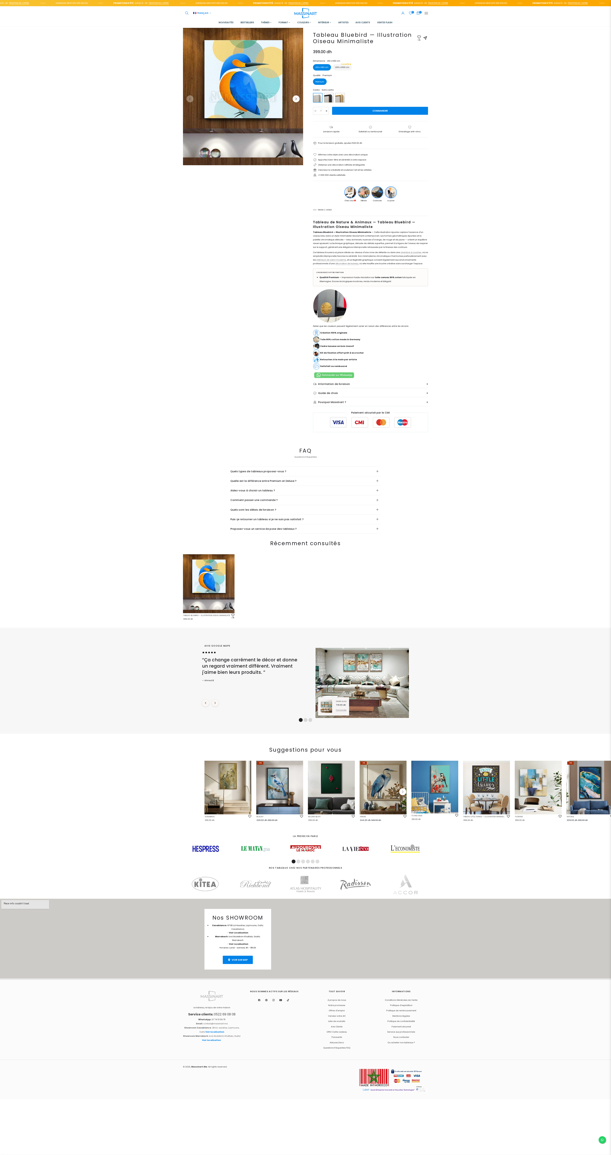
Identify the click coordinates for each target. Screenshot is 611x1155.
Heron (363, 816)
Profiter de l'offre (115, 3)
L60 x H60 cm (322, 67)
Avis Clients (337, 1026)
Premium (320, 81)
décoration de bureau (346, 263)
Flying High (417, 815)
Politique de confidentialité (401, 1021)
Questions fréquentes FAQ (336, 1047)
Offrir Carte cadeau (337, 1031)
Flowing (519, 816)
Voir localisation (214, 1031)
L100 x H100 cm (342, 66)
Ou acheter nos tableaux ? (401, 1042)
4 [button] (308, 861)
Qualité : (322, 75)
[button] (187, 13)
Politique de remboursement (401, 1010)
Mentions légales (401, 1015)
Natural (570, 816)
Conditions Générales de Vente (401, 1000)
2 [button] (305, 720)
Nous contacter (401, 1037)
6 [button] (317, 861)
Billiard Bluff (314, 816)
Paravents (337, 1037)
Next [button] (296, 98)
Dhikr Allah (341, 701)
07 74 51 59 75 (211, 1019)
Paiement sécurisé (401, 1026)
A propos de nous (337, 1000)
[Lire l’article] (205, 848)
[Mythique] (12, 1141)
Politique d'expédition (401, 1005)
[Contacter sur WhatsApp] (602, 1140)
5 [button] (313, 861)
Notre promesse (336, 1005)
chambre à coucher (410, 252)
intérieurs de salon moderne (331, 259)
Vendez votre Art (336, 1015)
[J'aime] (249, 816)
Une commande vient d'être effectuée (34, 1136)
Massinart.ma (199, 1066)
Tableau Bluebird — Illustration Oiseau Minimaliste (206, 615)
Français (200, 13)
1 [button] (301, 720)
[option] (243, 96)
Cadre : (323, 89)
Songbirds (210, 816)
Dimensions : (326, 60)
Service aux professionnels (401, 1031)
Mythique (36, 1138)
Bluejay (259, 816)
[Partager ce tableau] (425, 38)
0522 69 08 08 (211, 1014)
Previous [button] (189, 98)
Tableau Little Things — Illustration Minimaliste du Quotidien (484, 816)
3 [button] (310, 720)
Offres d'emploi (337, 1010)
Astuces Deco (337, 1042)
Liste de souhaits (336, 1021)
